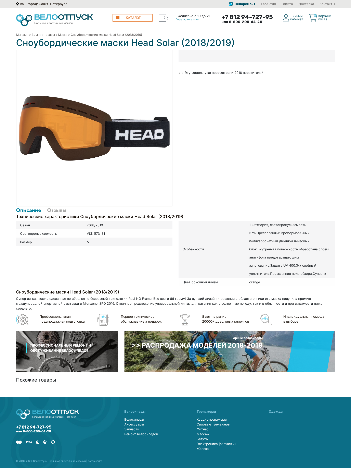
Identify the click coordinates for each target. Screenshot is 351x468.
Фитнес (202, 429)
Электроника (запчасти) (216, 444)
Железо (203, 449)
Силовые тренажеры (213, 424)
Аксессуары (134, 424)
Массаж (203, 434)
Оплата (287, 4)
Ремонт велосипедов (141, 434)
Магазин (22, 35)
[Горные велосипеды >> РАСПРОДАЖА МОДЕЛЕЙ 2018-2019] (229, 351)
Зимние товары (43, 35)
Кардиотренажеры (212, 419)
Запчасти (131, 429)
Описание (28, 210)
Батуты (202, 439)
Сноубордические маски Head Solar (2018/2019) (106, 35)
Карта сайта (95, 461)
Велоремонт (245, 4)
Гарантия (268, 4)
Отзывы (56, 210)
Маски (62, 35)
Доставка (306, 4)
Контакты (327, 4)
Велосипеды (134, 419)
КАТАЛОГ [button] (133, 18)
